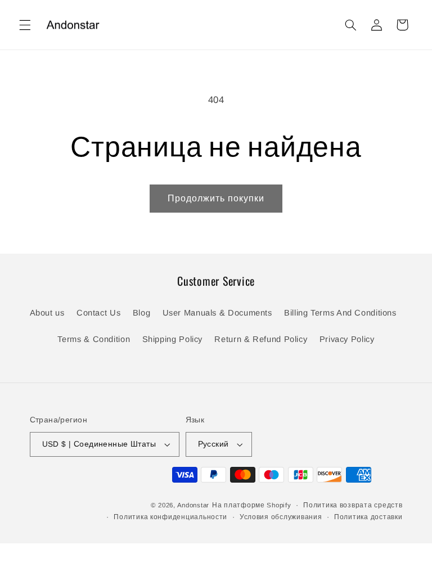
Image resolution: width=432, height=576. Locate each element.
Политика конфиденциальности (170, 517)
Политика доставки (368, 517)
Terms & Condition (93, 339)
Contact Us (98, 312)
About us (47, 312)
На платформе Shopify (251, 505)
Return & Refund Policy (260, 339)
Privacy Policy (347, 339)
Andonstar (193, 505)
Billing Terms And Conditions (340, 312)
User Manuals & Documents (217, 312)
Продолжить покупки (216, 198)
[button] (25, 25)
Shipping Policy (172, 339)
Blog (142, 312)
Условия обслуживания (281, 517)
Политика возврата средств (352, 505)
